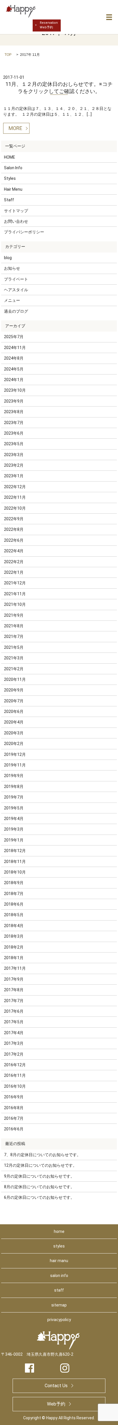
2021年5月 (13, 647)
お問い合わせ (16, 221)
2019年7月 (13, 797)
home (59, 1231)
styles (59, 1246)
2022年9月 (13, 519)
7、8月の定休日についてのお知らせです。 (42, 1154)
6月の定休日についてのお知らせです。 (39, 1197)
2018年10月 (15, 872)
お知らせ (12, 268)
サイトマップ (16, 210)
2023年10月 (15, 390)
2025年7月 (13, 336)
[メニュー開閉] (109, 17)
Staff (9, 200)
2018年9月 (13, 882)
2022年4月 (13, 551)
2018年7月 (13, 893)
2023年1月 (13, 476)
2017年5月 (13, 1022)
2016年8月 (13, 1107)
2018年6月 (13, 904)
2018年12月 (15, 850)
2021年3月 (13, 658)
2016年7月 (13, 1118)
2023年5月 (13, 444)
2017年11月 (15, 968)
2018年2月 (13, 947)
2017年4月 (13, 1032)
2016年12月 (15, 1065)
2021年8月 (13, 626)
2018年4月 (13, 925)
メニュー (12, 300)
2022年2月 (13, 561)
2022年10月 (15, 508)
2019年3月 (13, 829)
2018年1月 (13, 957)
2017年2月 (13, 1054)
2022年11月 (15, 497)
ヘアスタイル (16, 289)
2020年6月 (13, 711)
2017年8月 (13, 990)
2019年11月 (15, 765)
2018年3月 (13, 936)
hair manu (59, 1260)
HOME (9, 157)
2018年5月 (13, 914)
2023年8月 (13, 411)
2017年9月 (13, 979)
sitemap (59, 1305)
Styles (10, 178)
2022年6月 (13, 540)
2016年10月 (15, 1086)
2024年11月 (15, 347)
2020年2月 (13, 743)
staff (59, 1290)
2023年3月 (13, 454)
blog (8, 257)
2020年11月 (15, 679)
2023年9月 (13, 401)
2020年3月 (13, 733)
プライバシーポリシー (24, 232)
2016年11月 (15, 1075)
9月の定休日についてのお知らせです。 (39, 1176)
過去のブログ (16, 311)
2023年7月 (13, 422)
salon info (59, 1275)
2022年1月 (13, 572)
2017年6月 (13, 1011)
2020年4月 (13, 722)
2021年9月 (13, 615)
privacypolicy (59, 1319)
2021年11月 (15, 594)
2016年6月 (13, 1129)
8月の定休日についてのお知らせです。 (39, 1186)
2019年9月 (13, 775)
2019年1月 (13, 840)
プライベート (16, 279)
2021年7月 (13, 636)
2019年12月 (15, 754)
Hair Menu (13, 189)
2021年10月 (15, 604)
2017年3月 (13, 1043)
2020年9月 (13, 690)
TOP (8, 55)
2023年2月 (13, 465)
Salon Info (13, 167)
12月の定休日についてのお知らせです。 (40, 1165)
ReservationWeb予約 (49, 25)
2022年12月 (15, 486)
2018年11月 (15, 861)
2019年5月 (13, 808)
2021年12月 (15, 583)
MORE (15, 128)
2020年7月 (13, 701)
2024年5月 (13, 369)
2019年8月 (13, 786)
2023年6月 (13, 433)
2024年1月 (13, 379)
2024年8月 (13, 358)
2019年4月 (13, 818)
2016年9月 (13, 1097)
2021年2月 (13, 669)
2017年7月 (13, 1000)
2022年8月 (13, 529)
